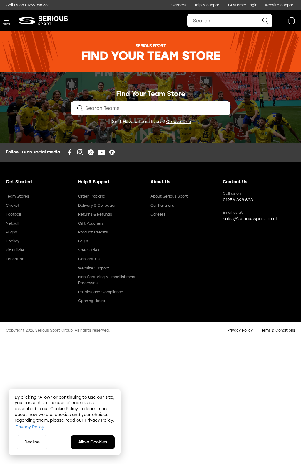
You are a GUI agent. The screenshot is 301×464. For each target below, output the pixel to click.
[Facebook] (69, 152)
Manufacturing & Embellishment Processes (107, 280)
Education (15, 259)
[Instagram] (80, 152)
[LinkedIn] (112, 152)
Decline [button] (32, 442)
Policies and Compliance (100, 292)
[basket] (291, 20)
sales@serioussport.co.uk (250, 218)
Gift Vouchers (91, 223)
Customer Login (242, 5)
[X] (91, 152)
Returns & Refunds (95, 214)
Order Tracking (91, 196)
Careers (178, 5)
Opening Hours (91, 301)
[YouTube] (101, 152)
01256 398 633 (37, 5)
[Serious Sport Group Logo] (40, 20)
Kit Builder (15, 250)
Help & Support (207, 5)
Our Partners (162, 205)
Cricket (12, 205)
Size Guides (88, 250)
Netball (12, 223)
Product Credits (93, 232)
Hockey (12, 241)
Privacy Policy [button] (30, 427)
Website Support (279, 5)
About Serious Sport (169, 196)
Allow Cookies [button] (92, 442)
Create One (178, 121)
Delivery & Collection (97, 205)
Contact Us (89, 259)
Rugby (11, 232)
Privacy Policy (240, 330)
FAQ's (83, 241)
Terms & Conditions (277, 330)
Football (13, 214)
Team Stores (17, 196)
